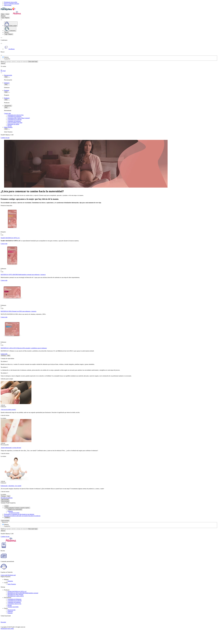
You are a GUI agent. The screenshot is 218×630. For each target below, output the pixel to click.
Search (2, 529)
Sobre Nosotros (11, 584)
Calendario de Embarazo (14, 602)
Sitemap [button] (3, 587)
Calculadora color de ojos (14, 603)
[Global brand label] (11, 620)
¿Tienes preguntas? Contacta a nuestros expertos (17, 507)
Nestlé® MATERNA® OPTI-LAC (10, 238)
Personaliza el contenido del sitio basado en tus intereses (19, 514)
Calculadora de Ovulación (14, 600)
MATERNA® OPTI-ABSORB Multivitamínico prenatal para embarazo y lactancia (23, 274)
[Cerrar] (1, 43)
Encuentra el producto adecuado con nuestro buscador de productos (22, 515)
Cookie (6, 506)
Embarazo (10, 611)
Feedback (7, 517)
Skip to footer (7, 5)
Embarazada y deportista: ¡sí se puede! (11, 485)
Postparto (10, 613)
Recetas (9, 605)
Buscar (2, 61)
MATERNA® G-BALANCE (15, 596)
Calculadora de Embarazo (14, 599)
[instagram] (6, 625)
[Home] (17, 14)
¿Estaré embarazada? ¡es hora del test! (11, 447)
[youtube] (9, 625)
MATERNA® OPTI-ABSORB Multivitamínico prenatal (22, 593)
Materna (6, 57)
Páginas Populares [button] (5, 576)
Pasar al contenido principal (11, 3)
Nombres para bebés (12, 607)
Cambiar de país (5, 137)
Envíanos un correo (14, 512)
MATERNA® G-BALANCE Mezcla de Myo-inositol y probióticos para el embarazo (24, 348)
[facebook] (2, 625)
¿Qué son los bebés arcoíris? (8, 409)
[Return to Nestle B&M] (8, 10)
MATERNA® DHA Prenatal (15, 594)
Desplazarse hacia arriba (10, 2)
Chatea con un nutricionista (15, 509)
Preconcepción (11, 610)
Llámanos (10, 511)
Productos (10, 581)
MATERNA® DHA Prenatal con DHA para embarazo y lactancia (18, 311)
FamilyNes (7, 59)
